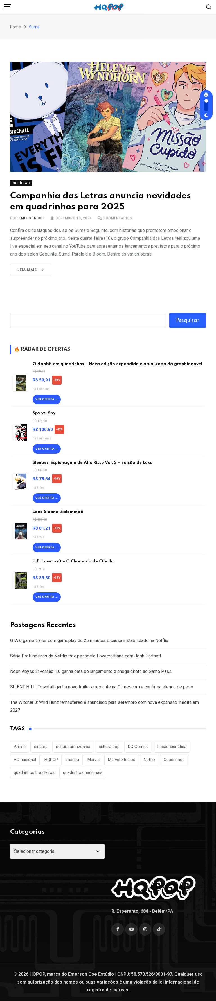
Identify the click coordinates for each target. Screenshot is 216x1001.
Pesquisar (187, 320)
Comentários (117, 218)
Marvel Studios (121, 759)
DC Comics (138, 746)
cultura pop (109, 746)
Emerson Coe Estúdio (91, 974)
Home (15, 27)
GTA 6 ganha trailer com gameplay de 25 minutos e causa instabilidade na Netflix (89, 640)
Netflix (149, 759)
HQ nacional (25, 759)
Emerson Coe (32, 218)
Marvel (93, 759)
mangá (72, 759)
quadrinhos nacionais (82, 772)
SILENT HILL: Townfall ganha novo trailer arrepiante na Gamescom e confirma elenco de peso (101, 687)
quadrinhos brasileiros (34, 772)
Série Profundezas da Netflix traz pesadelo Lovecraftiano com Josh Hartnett (85, 656)
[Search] (209, 7)
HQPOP (51, 759)
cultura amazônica (73, 746)
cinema (41, 746)
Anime (20, 746)
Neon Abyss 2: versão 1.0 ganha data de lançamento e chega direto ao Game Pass (91, 671)
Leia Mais (27, 270)
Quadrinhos (174, 759)
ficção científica (171, 746)
